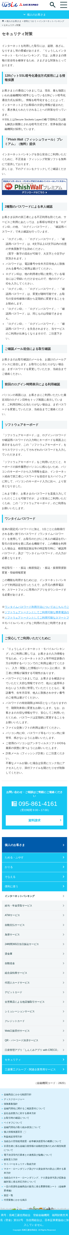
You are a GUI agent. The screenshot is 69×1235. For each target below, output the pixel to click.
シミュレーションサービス (20, 1011)
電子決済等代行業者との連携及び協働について (28, 1155)
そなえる (10, 876)
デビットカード (13, 992)
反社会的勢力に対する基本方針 (20, 1113)
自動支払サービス (15, 925)
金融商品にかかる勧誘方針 (17, 1094)
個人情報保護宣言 (13, 1132)
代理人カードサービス (17, 982)
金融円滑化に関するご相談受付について (24, 1108)
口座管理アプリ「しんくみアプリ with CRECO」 (32, 1049)
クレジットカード (15, 1021)
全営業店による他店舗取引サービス (25, 1001)
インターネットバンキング (51, 21)
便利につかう (30, 21)
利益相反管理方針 (13, 1136)
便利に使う (11, 886)
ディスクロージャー (14, 1099)
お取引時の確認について (16, 1118)
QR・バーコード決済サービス (21, 1040)
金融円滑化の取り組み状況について (22, 1127)
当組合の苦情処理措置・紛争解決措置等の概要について (32, 1141)
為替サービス (12, 934)
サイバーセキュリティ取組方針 (20, 1164)
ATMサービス (12, 915)
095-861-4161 (38, 803)
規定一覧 (8, 1195)
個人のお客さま (14, 21)
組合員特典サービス (16, 972)
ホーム (3, 21)
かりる (9, 867)
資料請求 (34, 820)
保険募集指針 (11, 1104)
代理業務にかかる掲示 (15, 1200)
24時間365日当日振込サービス (22, 944)
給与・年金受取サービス (18, 905)
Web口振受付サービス (17, 1030)
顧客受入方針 (11, 1159)
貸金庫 (8, 953)
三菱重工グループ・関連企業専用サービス (30, 1069)
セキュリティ (13, 1059)
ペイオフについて (13, 1122)
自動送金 (10, 963)
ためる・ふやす (14, 857)
